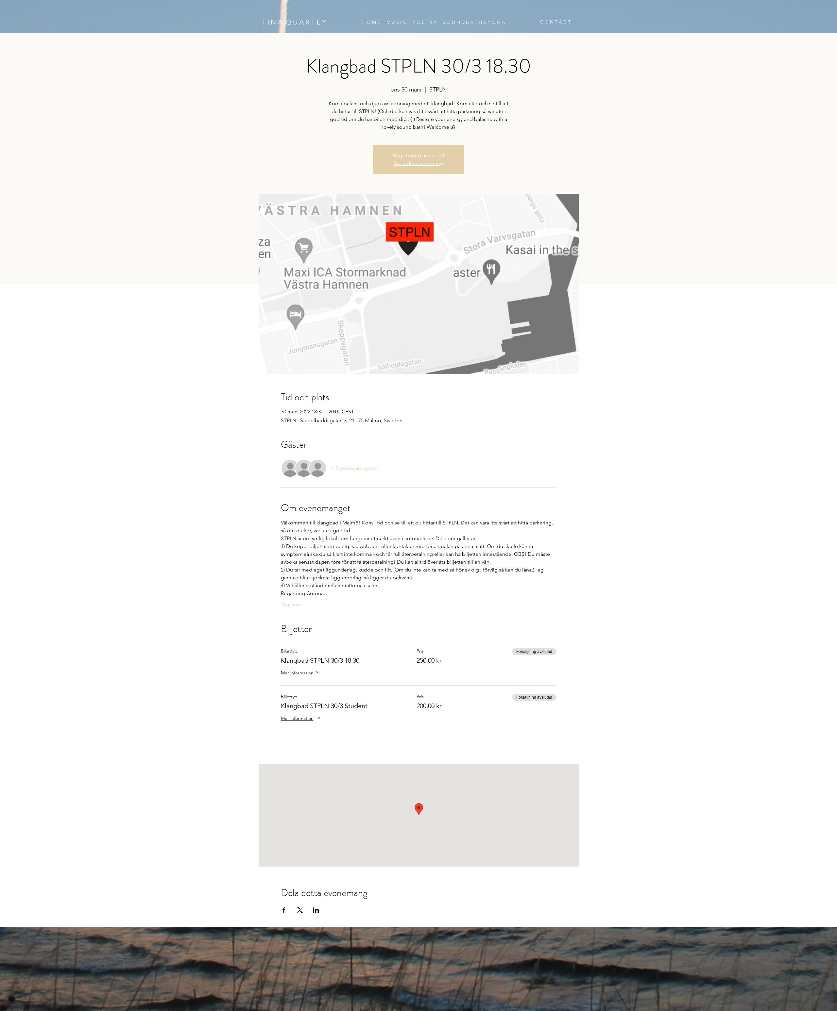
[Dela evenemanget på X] (300, 910)
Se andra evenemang (418, 163)
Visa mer (290, 605)
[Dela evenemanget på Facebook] (284, 910)
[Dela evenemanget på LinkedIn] (316, 910)
